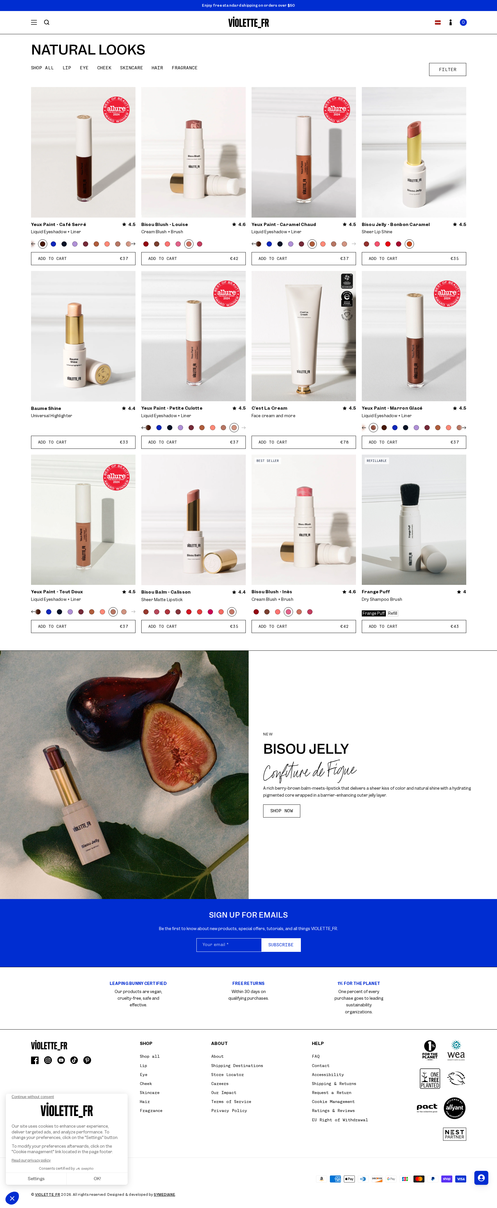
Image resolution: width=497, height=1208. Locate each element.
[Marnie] (156, 244)
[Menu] (34, 22)
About (217, 1056)
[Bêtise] (167, 611)
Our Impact (223, 1093)
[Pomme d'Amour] (388, 244)
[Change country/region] (437, 22)
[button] (463, 22)
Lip (66, 68)
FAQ (316, 1056)
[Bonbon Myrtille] (178, 611)
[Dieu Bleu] (53, 244)
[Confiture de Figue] (366, 244)
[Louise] (189, 244)
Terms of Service (231, 1102)
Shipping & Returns (334, 1084)
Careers (220, 1084)
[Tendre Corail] (107, 244)
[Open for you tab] (481, 1178)
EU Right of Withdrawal (340, 1120)
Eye (84, 68)
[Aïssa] (199, 244)
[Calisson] (231, 611)
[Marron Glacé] (373, 427)
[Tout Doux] (117, 244)
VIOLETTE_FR (47, 1194)
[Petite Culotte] (344, 244)
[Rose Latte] (156, 611)
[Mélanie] (167, 244)
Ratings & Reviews (333, 1110)
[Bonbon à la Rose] (377, 244)
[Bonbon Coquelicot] (199, 611)
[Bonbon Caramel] (409, 244)
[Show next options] (132, 244)
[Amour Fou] (189, 611)
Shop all (42, 68)
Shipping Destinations (237, 1066)
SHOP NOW (281, 811)
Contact (321, 1066)
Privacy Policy (229, 1110)
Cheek (104, 68)
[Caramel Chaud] (96, 244)
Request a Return (331, 1093)
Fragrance (185, 68)
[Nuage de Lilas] (74, 244)
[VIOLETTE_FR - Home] (248, 22)
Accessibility (328, 1075)
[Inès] (178, 244)
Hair (157, 68)
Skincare (131, 68)
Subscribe (281, 945)
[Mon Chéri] (146, 611)
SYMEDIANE (164, 1194)
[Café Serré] (42, 244)
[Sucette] (210, 611)
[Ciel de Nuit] (64, 244)
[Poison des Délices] (85, 244)
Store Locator (227, 1075)
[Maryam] (146, 244)
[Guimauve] (221, 611)
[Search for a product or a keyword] (46, 22)
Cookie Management (333, 1102)
